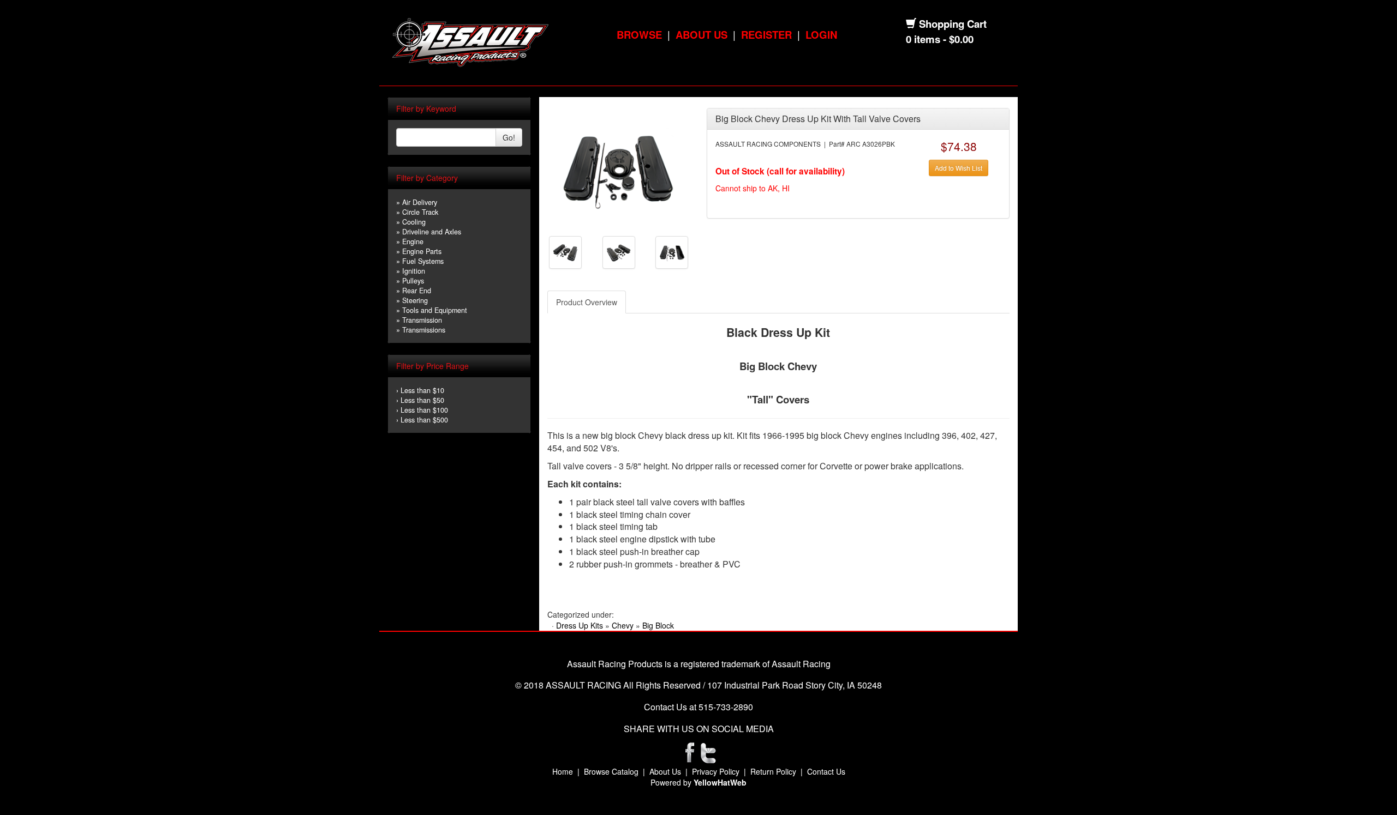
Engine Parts (421, 251)
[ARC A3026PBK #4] (671, 251)
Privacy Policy (715, 771)
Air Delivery (419, 202)
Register (766, 34)
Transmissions (423, 330)
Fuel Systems (423, 261)
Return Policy (773, 771)
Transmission (422, 320)
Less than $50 (422, 400)
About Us (701, 34)
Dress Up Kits (579, 625)
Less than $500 (424, 420)
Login (821, 34)
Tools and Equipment (434, 310)
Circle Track (420, 212)
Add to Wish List (958, 167)
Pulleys (413, 281)
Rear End (416, 290)
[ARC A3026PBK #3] (618, 251)
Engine (412, 241)
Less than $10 (422, 390)
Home (562, 771)
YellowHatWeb (720, 782)
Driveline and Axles (431, 232)
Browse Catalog (611, 771)
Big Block (658, 625)
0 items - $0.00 (940, 39)
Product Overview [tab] (586, 302)
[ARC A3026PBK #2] (565, 251)
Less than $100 (424, 410)
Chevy (623, 625)
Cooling (414, 222)
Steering (415, 300)
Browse (639, 34)
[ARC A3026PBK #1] (618, 167)
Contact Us (826, 771)
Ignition (413, 271)
